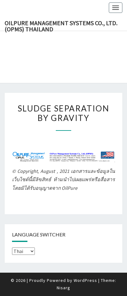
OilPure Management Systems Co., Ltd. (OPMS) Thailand (61, 25)
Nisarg (63, 287)
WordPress (85, 280)
